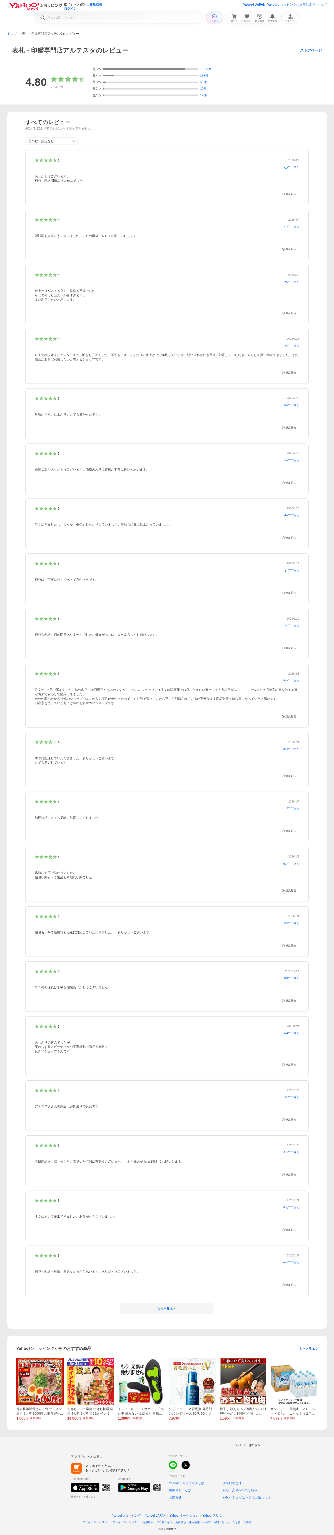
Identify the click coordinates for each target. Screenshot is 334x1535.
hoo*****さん (291, 748)
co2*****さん (291, 808)
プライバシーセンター (126, 1522)
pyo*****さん (291, 570)
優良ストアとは (180, 1490)
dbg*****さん (291, 1207)
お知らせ (175, 1497)
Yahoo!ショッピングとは (186, 1483)
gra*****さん (291, 226)
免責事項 (180, 1522)
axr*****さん (291, 1033)
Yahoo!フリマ (212, 1515)
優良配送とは (232, 1483)
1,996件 (205, 69)
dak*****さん (291, 405)
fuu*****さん (291, 1152)
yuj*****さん (291, 345)
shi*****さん (291, 1097)
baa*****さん (291, 680)
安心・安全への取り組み (239, 1490)
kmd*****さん (291, 1262)
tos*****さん (291, 281)
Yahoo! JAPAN (254, 4)
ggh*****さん (291, 863)
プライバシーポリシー (96, 1522)
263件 (204, 75)
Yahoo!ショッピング (126, 1515)
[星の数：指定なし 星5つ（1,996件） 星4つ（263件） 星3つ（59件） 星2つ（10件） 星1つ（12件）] (51, 141)
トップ (12, 33)
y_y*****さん (291, 167)
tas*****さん (291, 460)
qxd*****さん (291, 923)
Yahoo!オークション (184, 1515)
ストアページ (311, 50)
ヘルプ (322, 4)
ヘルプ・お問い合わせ (216, 1522)
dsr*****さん (291, 515)
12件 (203, 95)
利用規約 (147, 1522)
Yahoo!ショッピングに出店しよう (291, 4)
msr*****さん (291, 978)
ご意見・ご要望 (242, 1522)
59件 (203, 82)
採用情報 (194, 1522)
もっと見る (307, 1349)
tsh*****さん (291, 625)
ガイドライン (164, 1522)
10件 (203, 88)
